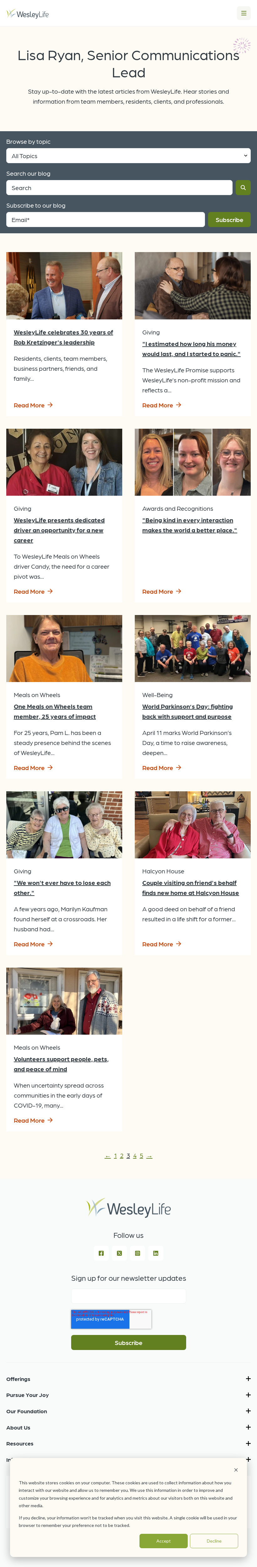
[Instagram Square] (137, 1253)
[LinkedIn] (155, 1253)
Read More (29, 405)
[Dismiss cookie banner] (236, 1471)
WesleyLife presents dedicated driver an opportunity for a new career (59, 530)
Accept (163, 1541)
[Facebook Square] (101, 1253)
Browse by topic (28, 141)
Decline (214, 1541)
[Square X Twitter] (119, 1253)
